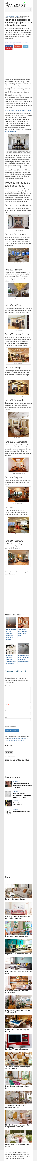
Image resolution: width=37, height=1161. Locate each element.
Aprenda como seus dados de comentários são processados (16, 739)
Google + (18, 46)
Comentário (8, 686)
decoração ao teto (10, 132)
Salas (17, 16)
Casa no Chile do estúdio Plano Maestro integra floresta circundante (22, 785)
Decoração (12, 16)
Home (6, 16)
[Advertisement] (13, 62)
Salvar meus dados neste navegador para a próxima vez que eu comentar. (18, 725)
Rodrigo (13, 44)
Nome (7, 704)
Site (6, 717)
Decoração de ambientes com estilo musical (22, 804)
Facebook (9, 46)
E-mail (7, 711)
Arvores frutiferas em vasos (21, 812)
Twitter (25, 46)
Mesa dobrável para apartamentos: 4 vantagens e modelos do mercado (22, 795)
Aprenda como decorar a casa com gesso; (18, 110)
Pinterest (9, 48)
